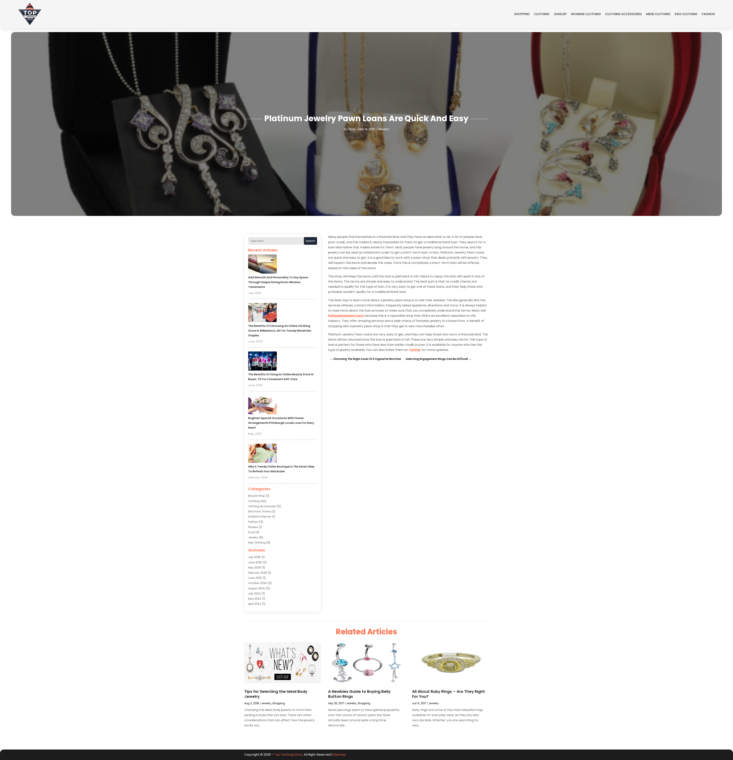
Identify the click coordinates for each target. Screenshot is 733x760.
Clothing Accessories (623, 14)
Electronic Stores (259, 511)
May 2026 (254, 567)
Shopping (522, 14)
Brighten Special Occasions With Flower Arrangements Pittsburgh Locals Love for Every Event (281, 423)
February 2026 (257, 573)
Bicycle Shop (256, 496)
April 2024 (254, 604)
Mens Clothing (658, 14)
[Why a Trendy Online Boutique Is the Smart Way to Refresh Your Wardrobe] (262, 454)
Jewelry (560, 14)
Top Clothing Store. (288, 754)
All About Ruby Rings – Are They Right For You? (448, 694)
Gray (352, 129)
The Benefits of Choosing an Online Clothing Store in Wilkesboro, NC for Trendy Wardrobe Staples (279, 330)
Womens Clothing (586, 14)
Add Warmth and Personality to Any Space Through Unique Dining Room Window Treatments (278, 282)
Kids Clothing (686, 14)
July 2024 (254, 593)
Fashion (708, 14)
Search (310, 241)
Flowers (253, 527)
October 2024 (257, 583)
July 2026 (254, 557)
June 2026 (255, 562)
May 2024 (254, 599)
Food (251, 532)
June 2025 (255, 578)
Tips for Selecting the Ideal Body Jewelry (275, 694)
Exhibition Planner (259, 517)
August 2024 (256, 588)
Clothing (541, 14)
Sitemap (339, 754)
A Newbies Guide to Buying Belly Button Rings (359, 694)
